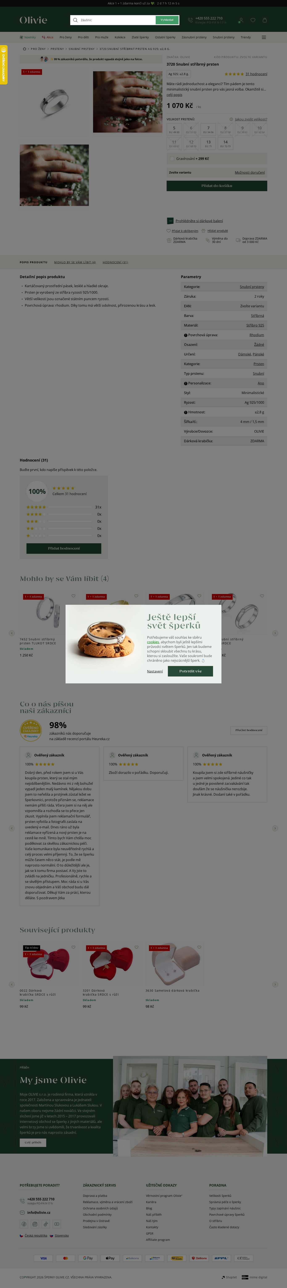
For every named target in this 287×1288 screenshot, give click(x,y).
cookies (153, 641)
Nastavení (155, 671)
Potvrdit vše (190, 671)
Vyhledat (167, 20)
